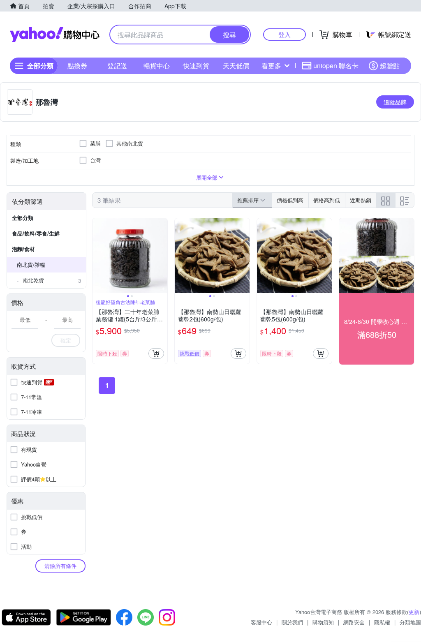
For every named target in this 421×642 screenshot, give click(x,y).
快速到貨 (196, 65)
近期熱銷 (360, 200)
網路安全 (354, 622)
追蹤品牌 (395, 102)
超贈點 (390, 65)
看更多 (271, 65)
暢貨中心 (156, 65)
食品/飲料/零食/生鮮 (36, 233)
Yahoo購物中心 (54, 34)
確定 (65, 340)
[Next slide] (162, 255)
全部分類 (22, 218)
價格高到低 (326, 200)
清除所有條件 (60, 566)
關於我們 (292, 622)
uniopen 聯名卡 (336, 65)
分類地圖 (410, 622)
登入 (284, 34)
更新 (414, 612)
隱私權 (382, 622)
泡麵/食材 (23, 249)
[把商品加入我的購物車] (156, 353)
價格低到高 (290, 200)
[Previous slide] (98, 255)
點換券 (77, 65)
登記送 (117, 65)
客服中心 (261, 622)
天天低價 (236, 65)
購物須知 (323, 622)
